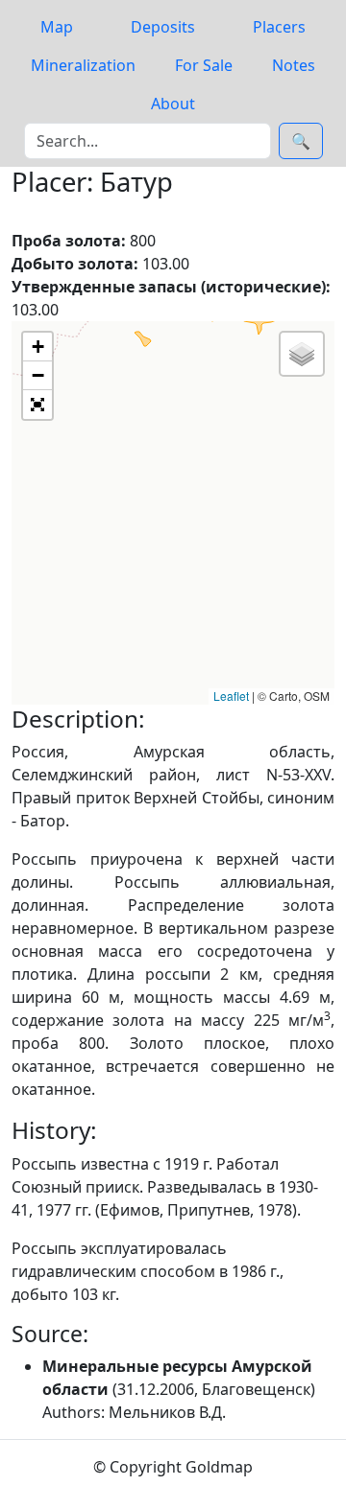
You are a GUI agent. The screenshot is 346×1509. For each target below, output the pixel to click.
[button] (37, 347)
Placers (279, 26)
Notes (293, 65)
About (173, 103)
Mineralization (83, 65)
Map (56, 26)
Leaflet (231, 695)
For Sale (204, 65)
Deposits (163, 26)
